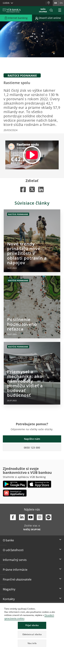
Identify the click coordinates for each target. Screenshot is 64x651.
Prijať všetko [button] (32, 625)
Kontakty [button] (9, 599)
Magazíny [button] (9, 589)
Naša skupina (43, 10)
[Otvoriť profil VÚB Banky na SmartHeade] (48, 517)
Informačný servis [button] (15, 560)
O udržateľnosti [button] (13, 550)
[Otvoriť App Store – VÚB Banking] (39, 484)
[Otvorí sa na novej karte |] (23, 189)
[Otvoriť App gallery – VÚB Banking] (15, 493)
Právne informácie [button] (15, 570)
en (61, 2)
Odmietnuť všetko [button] (32, 634)
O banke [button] (8, 540)
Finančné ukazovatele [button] (17, 579)
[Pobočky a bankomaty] (49, 3)
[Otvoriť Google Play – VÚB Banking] (15, 484)
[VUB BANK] (12, 10)
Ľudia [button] (6, 2)
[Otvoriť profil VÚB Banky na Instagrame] (39, 517)
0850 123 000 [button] (32, 447)
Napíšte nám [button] (32, 439)
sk (55, 2)
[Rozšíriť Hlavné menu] (59, 10)
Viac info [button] (32, 643)
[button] (51, 10)
